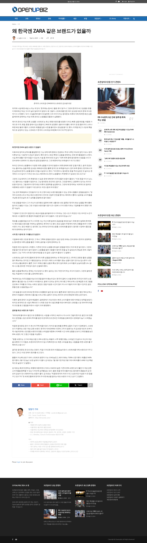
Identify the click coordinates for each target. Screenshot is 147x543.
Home (14, 24)
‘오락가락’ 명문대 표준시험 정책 (114, 158)
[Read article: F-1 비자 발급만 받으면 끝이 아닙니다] (104, 225)
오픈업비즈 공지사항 (113, 495)
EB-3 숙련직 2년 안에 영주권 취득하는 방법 (64, 512)
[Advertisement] (95, 9)
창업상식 (97, 18)
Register (132, 1)
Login (125, 1)
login (18, 462)
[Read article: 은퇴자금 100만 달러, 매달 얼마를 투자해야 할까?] (104, 249)
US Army (112, 18)
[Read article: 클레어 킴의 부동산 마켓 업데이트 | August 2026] (104, 261)
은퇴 (49, 18)
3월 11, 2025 (63, 498)
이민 (16, 18)
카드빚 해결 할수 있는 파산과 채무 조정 (117, 166)
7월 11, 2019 (33, 38)
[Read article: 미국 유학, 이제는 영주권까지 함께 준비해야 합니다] (104, 273)
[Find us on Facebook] (116, 1)
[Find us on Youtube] (119, 1)
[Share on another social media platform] (90, 385)
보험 (85, 18)
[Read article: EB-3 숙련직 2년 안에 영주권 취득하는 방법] (116, 101)
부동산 (38, 18)
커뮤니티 (126, 18)
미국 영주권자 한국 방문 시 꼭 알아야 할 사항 (64, 493)
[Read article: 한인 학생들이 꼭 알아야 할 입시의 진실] (104, 237)
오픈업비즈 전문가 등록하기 (115, 497)
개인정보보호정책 (112, 499)
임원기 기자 (22, 38)
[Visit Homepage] (30, 10)
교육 (26, 18)
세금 (74, 18)
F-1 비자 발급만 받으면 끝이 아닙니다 (116, 173)
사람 (18, 24)
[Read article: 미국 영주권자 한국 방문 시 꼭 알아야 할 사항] (50, 494)
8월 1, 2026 (62, 517)
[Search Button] (134, 18)
